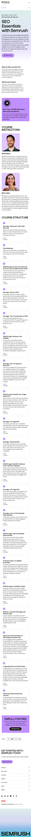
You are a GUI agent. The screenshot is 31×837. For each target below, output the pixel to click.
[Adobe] (3, 801)
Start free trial (7, 761)
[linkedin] (19, 739)
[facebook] (8, 739)
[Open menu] (29, 2)
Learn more (6, 119)
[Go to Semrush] (5, 3)
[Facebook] (13, 796)
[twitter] (16, 739)
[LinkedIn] (2, 796)
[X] (16, 796)
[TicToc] (8, 796)
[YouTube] (11, 796)
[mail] (12, 739)
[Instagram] (5, 796)
